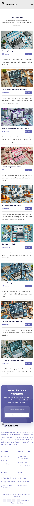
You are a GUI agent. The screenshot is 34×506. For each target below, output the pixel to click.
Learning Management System (12, 321)
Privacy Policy (25, 500)
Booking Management (9, 51)
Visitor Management (9, 283)
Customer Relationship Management (14, 89)
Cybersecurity (24, 485)
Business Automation (24, 458)
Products (23, 478)
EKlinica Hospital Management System (15, 128)
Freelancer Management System (13, 360)
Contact (5, 460)
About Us (6, 457)
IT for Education (25, 482)
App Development (9, 482)
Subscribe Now (17, 415)
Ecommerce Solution (9, 244)
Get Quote (28, 54)
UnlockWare (20, 494)
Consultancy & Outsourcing (7, 486)
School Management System (12, 205)
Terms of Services (17, 503)
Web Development (9, 478)
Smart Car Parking (26, 466)
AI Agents (23, 462)
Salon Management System (11, 167)
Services (6, 464)
